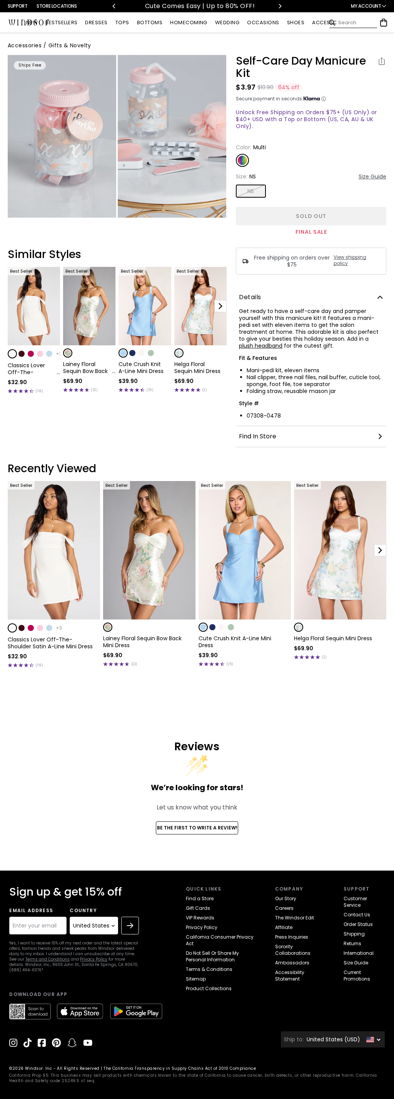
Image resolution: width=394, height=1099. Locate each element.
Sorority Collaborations (293, 949)
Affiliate (283, 927)
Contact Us (357, 914)
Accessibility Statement (289, 975)
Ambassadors (292, 962)
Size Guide (372, 176)
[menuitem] (32, 23)
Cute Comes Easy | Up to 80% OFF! (197, 6)
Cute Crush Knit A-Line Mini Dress (141, 368)
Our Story (285, 898)
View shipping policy (350, 260)
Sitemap (196, 979)
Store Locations (57, 6)
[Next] (280, 6)
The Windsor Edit (294, 917)
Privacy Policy (93, 959)
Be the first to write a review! (197, 827)
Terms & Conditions (209, 969)
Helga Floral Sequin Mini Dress (197, 368)
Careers (284, 908)
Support (17, 6)
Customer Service (355, 901)
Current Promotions (357, 975)
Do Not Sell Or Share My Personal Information (212, 956)
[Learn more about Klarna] (323, 99)
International (359, 953)
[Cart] (383, 23)
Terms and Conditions (47, 959)
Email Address (31, 911)
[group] (62, 136)
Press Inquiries (291, 937)
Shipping (354, 934)
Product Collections (209, 988)
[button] (12, 354)
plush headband (260, 346)
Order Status (358, 924)
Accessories (25, 45)
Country (83, 911)
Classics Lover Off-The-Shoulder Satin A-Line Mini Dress (31, 369)
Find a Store (200, 898)
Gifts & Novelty (69, 45)
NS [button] (250, 191)
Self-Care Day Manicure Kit (301, 67)
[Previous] (114, 6)
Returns (352, 943)
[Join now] (130, 925)
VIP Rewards (200, 917)
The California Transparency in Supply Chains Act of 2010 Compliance (180, 1068)
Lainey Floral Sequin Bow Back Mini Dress (85, 368)
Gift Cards (198, 908)
